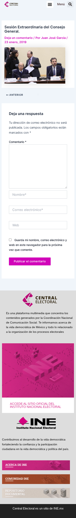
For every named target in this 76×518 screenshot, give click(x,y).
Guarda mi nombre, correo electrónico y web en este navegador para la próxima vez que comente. (38, 244)
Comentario (17, 142)
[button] (50, 4)
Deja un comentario (18, 38)
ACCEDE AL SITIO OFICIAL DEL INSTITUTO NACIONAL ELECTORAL (35, 405)
